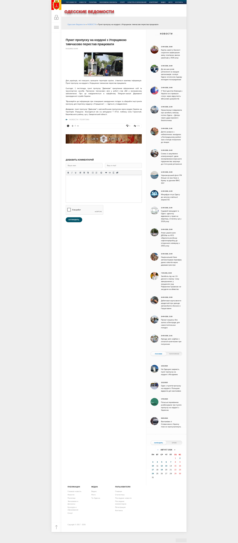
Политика (93, 2)
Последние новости (123, 498)
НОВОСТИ (91, 24)
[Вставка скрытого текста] (117, 173)
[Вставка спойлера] (113, 173)
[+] (72, 125)
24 (153, 474)
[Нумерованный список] (96, 173)
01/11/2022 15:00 (72, 49)
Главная (118, 491)
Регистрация (120, 507)
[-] (77, 125)
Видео (163, 2)
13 (166, 466)
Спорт (122, 2)
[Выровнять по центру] (84, 173)
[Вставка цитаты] (106, 173)
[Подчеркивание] (75, 173)
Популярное (174, 354)
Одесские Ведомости (76, 24)
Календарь (158, 443)
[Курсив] (72, 173)
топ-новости (71, 2)
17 (153, 470)
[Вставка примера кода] (110, 173)
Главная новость (74, 491)
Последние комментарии (120, 502)
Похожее (158, 354)
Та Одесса (95, 498)
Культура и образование (137, 2)
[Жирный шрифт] (68, 173)
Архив (174, 443)
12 (162, 466)
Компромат (153, 2)
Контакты (179, 2)
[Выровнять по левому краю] (80, 173)
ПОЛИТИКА (84, 120)
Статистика (119, 495)
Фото (170, 2)
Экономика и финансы (108, 2)
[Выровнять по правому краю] (88, 173)
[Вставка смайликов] (101, 173)
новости (82, 2)
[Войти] (56, 17)
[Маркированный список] (93, 173)
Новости (166, 34)
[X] (68, 126)
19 (162, 470)
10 (153, 466)
